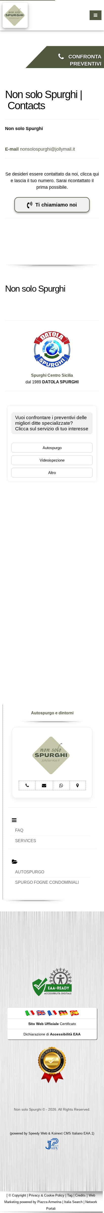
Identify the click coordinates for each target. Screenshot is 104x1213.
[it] (30, 1013)
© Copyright (17, 1195)
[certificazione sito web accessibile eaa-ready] (52, 982)
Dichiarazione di (52, 1034)
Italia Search (73, 1202)
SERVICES (25, 841)
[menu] (95, 15)
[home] (15, 15)
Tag (69, 1195)
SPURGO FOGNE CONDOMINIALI (47, 882)
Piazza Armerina (49, 1202)
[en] (41, 1013)
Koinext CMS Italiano (67, 1133)
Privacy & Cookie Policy (46, 1195)
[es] (74, 1013)
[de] (63, 1013)
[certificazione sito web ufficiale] (52, 1065)
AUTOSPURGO (29, 872)
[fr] (52, 1013)
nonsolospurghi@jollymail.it (40, 149)
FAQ (19, 830)
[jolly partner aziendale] (52, 1144)
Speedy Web (38, 1133)
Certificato (52, 1024)
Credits (80, 1195)
